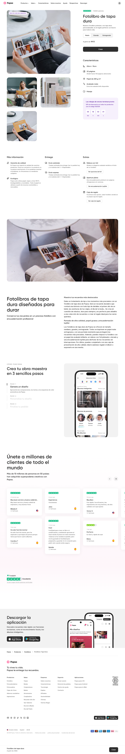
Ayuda (65, 3)
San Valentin (28, 702)
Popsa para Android (81, 684)
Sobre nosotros (56, 3)
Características (43, 3)
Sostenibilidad (45, 696)
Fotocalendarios (12, 684)
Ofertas (43, 699)
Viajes (26, 681)
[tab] (87, 35)
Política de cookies (40, 732)
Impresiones (11, 696)
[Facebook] (11, 718)
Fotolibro (10, 681)
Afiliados (44, 693)
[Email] (8, 718)
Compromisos (28, 687)
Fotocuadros (11, 687)
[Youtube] (24, 718)
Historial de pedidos (64, 684)
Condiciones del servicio (68, 732)
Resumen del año (29, 699)
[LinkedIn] (28, 718)
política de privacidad (53, 732)
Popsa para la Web (81, 687)
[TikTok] (18, 718)
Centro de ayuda (63, 687)
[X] (21, 718)
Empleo (43, 690)
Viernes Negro (45, 702)
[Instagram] (14, 718)
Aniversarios (28, 693)
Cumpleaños (28, 696)
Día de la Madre (29, 706)
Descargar (83, 3)
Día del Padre (28, 709)
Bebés (26, 690)
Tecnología (44, 687)
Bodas (26, 684)
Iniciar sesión (62, 681)
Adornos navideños (13, 693)
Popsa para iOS (79, 681)
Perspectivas (74, 3)
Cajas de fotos (11, 690)
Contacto (61, 690)
